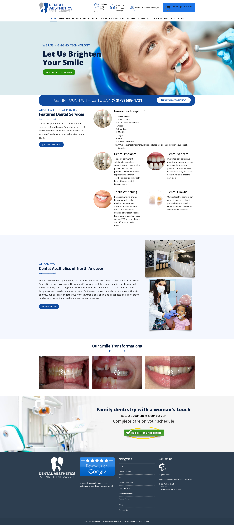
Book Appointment (182, 6)
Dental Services (125, 472)
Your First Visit (124, 488)
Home (121, 466)
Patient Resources (126, 482)
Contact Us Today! (59, 72)
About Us (122, 477)
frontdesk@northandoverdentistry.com (176, 479)
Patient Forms (124, 499)
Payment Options (126, 493)
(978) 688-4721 (167, 474)
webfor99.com (144, 521)
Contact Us (123, 510)
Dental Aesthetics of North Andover (102, 521)
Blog (120, 504)
